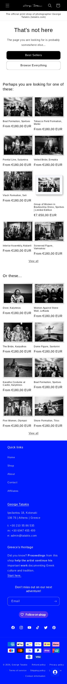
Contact (12, 482)
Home (11, 457)
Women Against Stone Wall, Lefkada (46, 309)
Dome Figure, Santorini (47, 346)
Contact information (35, 676)
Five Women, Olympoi (15, 420)
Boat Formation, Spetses (16, 121)
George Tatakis (18, 504)
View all (34, 260)
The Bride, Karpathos (14, 346)
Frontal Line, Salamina (15, 159)
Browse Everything (33, 65)
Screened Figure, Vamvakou (43, 247)
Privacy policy (57, 665)
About (11, 473)
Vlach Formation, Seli (15, 195)
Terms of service (17, 670)
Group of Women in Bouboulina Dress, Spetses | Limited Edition (49, 207)
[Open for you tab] (55, 672)
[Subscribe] (55, 601)
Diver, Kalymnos (12, 308)
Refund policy (39, 665)
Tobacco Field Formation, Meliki (48, 123)
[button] (7, 5)
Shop (10, 465)
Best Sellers (33, 55)
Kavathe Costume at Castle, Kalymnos (14, 383)
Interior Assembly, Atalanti (17, 245)
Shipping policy (38, 670)
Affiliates (12, 490)
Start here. (14, 575)
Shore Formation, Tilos (46, 420)
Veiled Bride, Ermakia (46, 159)
